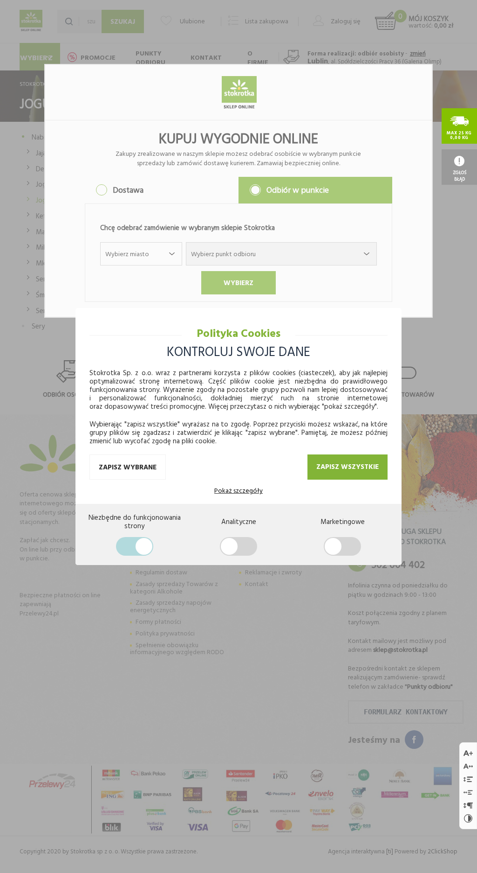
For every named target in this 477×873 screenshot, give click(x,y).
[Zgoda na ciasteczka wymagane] (134, 546)
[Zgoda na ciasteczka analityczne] (238, 546)
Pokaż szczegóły (238, 490)
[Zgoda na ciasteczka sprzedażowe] (342, 546)
